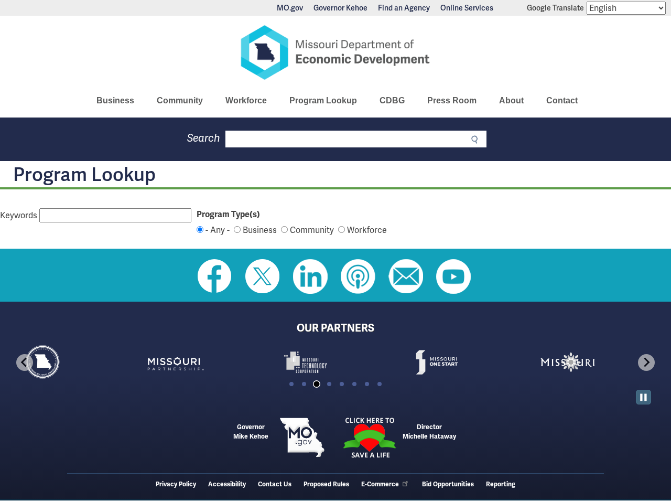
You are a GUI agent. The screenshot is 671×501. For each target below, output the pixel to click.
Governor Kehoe (340, 8)
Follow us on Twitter (262, 276)
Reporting (500, 484)
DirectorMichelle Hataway (429, 432)
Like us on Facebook (215, 276)
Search (203, 138)
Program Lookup (323, 100)
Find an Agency (404, 8)
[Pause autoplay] (643, 397)
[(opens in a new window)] (204, 362)
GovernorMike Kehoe (250, 432)
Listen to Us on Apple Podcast (358, 276)
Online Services (466, 8)
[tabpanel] (73, 362)
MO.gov (290, 8)
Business (115, 100)
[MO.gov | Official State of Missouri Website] (302, 437)
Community (180, 100)
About (511, 100)
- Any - (217, 230)
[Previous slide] (24, 362)
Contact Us (274, 484)
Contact (562, 100)
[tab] (291, 384)
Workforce (246, 100)
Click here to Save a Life (369, 437)
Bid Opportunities (448, 484)
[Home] (335, 52)
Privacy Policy (176, 484)
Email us (405, 276)
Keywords (18, 215)
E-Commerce (380, 484)
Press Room (452, 100)
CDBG (392, 100)
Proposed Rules (326, 484)
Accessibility (227, 484)
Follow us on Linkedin (310, 276)
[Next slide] (646, 362)
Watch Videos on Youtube (453, 276)
